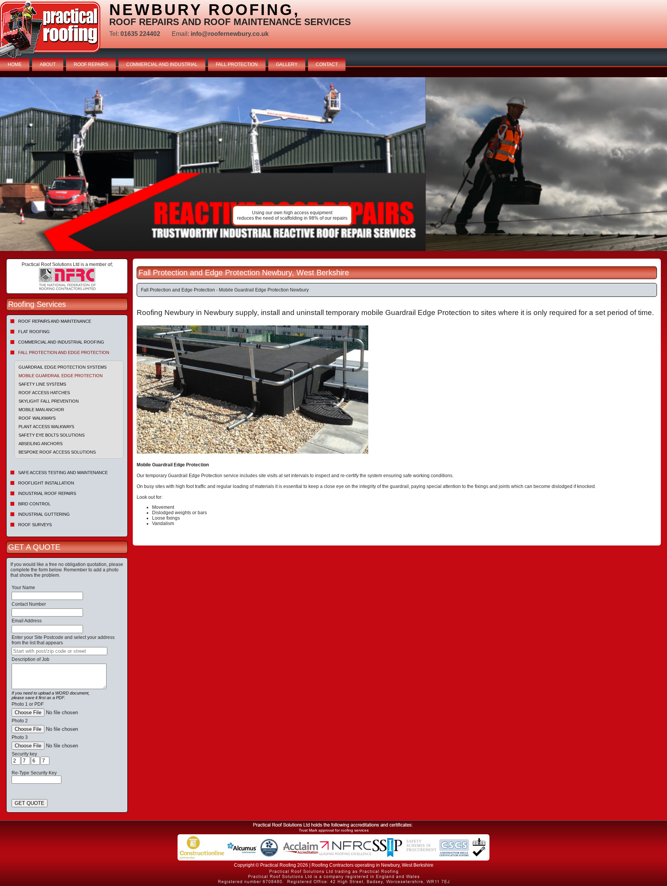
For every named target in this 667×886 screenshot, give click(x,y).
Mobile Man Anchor (41, 409)
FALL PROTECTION (237, 64)
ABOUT (48, 64)
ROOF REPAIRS (91, 64)
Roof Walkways (37, 418)
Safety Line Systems (42, 384)
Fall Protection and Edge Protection (63, 352)
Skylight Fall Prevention (49, 401)
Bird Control (34, 503)
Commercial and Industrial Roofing (61, 342)
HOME (15, 64)
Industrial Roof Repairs (47, 493)
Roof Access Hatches (44, 392)
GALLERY (287, 64)
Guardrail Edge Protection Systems (63, 367)
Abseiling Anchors (41, 443)
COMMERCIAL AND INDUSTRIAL (162, 64)
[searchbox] (59, 651)
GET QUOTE (29, 803)
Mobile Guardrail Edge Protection (61, 375)
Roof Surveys (35, 524)
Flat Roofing (34, 331)
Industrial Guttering (44, 514)
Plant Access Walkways (46, 426)
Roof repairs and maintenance (54, 321)
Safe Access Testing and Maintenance (63, 472)
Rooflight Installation (46, 483)
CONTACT (327, 64)
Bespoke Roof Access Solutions (57, 452)
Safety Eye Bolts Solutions (52, 435)
